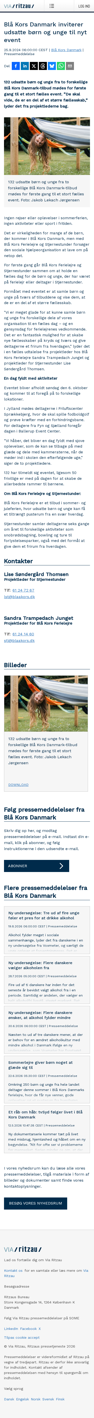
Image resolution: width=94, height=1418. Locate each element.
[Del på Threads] (43, 66)
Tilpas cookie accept (22, 1337)
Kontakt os (13, 1270)
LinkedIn (11, 1329)
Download (18, 785)
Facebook (28, 1329)
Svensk (48, 1399)
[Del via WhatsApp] (61, 66)
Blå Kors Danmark (66, 50)
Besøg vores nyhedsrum (35, 1203)
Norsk (35, 1399)
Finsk (60, 1399)
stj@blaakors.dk (19, 640)
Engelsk (22, 1399)
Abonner (17, 865)
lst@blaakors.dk (19, 597)
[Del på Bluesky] (52, 66)
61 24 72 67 (23, 590)
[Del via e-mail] (70, 66)
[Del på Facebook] (16, 66)
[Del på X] (34, 66)
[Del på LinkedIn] (25, 66)
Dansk (9, 1399)
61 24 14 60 (23, 634)
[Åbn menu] (53, 6)
